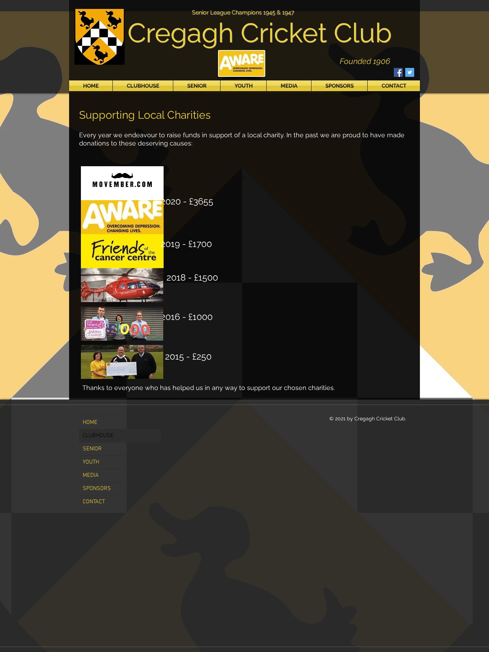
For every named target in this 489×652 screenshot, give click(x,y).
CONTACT (94, 501)
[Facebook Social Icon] (398, 72)
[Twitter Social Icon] (409, 72)
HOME (90, 422)
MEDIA (91, 475)
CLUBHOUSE (98, 435)
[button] (143, 85)
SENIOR (92, 449)
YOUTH (91, 462)
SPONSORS (97, 488)
